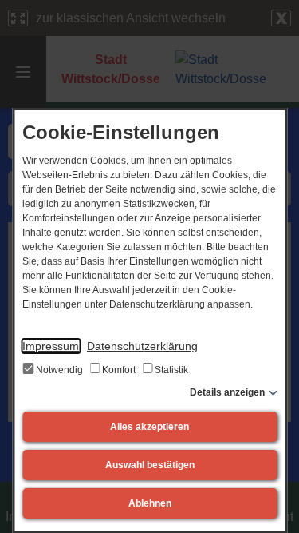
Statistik (170, 370)
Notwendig (59, 370)
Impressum (50, 346)
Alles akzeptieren (149, 426)
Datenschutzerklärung (142, 346)
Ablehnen (149, 503)
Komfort (119, 370)
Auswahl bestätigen (150, 465)
